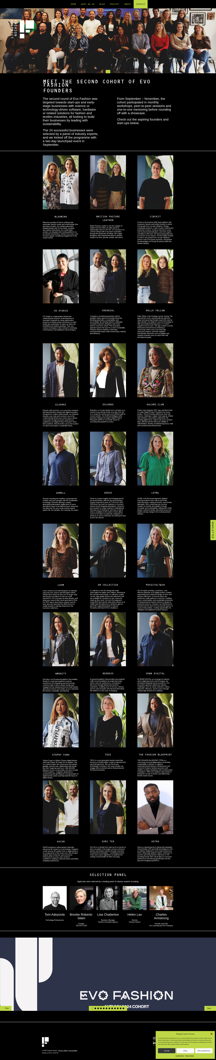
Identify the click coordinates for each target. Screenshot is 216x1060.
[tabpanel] (108, 36)
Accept (166, 1051)
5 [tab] (104, 1008)
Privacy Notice (189, 1056)
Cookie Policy (180, 1056)
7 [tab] (109, 1008)
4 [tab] (101, 1008)
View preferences (203, 1051)
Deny (185, 1051)
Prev (7, 1008)
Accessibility (73, 1050)
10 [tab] (118, 1008)
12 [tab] (123, 1008)
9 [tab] (115, 1008)
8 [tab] (112, 1008)
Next (209, 1008)
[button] (211, 1034)
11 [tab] (120, 1008)
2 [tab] (95, 1008)
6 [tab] (106, 1008)
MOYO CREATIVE (53, 1053)
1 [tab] (92, 1008)
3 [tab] (98, 1008)
